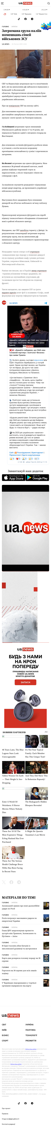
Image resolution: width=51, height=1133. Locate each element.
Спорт (5, 1040)
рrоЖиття (31, 1040)
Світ (4, 1024)
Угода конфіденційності (10, 1119)
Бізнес (5, 1035)
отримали (34, 251)
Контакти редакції (8, 1124)
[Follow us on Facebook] (25, 19)
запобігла (24, 230)
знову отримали (39, 270)
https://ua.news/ (31, 1049)
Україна (14, 26)
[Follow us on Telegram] (32, 19)
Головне (5, 26)
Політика (30, 1030)
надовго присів (9, 292)
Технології (31, 1035)
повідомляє (14, 105)
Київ (4, 1030)
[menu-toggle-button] (2, 3)
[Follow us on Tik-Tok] (19, 19)
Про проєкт (6, 1108)
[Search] (48, 3)
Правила (5, 1114)
